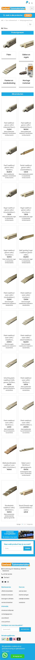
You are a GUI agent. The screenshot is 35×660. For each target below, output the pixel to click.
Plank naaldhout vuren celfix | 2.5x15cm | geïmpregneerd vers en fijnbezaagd (26, 295)
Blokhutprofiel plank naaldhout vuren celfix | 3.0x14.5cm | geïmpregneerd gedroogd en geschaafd (9, 465)
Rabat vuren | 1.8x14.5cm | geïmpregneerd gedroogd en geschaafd (26, 465)
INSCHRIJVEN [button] (25, 629)
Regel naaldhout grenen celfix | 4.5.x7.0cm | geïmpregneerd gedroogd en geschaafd (25, 210)
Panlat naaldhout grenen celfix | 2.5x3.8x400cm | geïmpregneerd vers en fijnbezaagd (26, 168)
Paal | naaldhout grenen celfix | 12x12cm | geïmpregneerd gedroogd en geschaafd (9, 168)
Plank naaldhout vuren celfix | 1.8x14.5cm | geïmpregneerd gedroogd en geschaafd (9, 423)
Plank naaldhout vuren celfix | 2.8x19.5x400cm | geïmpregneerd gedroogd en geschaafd (26, 423)
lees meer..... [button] (6, 651)
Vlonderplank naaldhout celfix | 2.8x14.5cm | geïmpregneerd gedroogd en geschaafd (9, 508)
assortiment (5, 618)
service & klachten (7, 602)
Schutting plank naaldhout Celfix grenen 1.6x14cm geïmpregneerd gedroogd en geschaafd (9, 380)
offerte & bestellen (7, 591)
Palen (9, 55)
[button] (31, 24)
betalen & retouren (7, 595)
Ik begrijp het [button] (17, 656)
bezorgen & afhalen (7, 598)
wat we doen (23, 591)
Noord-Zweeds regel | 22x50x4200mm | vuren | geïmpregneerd (26, 508)
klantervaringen (24, 595)
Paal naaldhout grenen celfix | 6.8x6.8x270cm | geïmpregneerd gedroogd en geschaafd (9, 125)
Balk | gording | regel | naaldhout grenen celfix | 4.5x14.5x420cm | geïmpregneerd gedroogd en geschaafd (25, 253)
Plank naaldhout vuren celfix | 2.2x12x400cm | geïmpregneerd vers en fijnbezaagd (9, 295)
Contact (6, 577)
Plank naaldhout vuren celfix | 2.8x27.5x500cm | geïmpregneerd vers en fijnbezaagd (26, 338)
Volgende (30, 524)
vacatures (22, 602)
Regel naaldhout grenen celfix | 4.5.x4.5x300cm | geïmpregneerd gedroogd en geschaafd (9, 210)
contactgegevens (6, 614)
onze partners (5, 621)
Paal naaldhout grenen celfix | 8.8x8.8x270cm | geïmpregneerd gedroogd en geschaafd (25, 125)
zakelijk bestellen (24, 598)
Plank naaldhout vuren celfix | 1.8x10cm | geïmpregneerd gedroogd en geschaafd (26, 380)
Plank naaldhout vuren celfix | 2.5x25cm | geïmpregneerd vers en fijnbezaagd (9, 338)
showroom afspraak (7, 610)
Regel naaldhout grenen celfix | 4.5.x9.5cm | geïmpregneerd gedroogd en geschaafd (9, 253)
